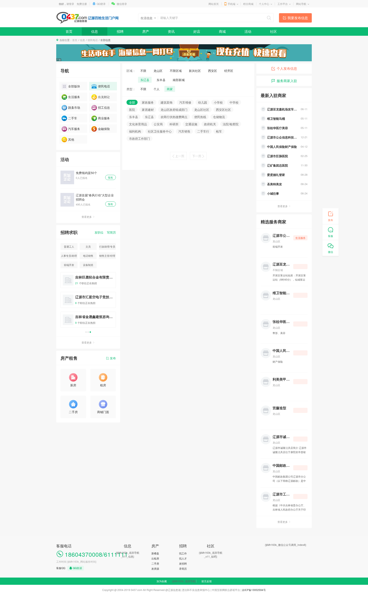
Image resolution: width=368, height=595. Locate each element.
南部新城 (179, 80)
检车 (219, 131)
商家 (170, 89)
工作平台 (282, 4)
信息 (94, 31)
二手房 (155, 563)
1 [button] (86, 332)
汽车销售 (184, 131)
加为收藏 (162, 581)
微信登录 (122, 4)
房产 (145, 31)
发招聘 (183, 563)
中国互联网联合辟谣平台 (226, 590)
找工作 (183, 553)
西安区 (212, 70)
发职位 (99, 232)
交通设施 (191, 124)
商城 (222, 31)
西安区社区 (223, 109)
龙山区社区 (201, 109)
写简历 (111, 232)
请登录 (70, 4)
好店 (196, 31)
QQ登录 (101, 4)
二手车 (72, 118)
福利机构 (135, 131)
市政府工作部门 (139, 138)
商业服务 (104, 118)
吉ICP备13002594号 (254, 590)
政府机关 (210, 124)
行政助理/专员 (107, 246)
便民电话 (93, 40)
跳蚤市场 (74, 107)
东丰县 (161, 80)
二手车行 (203, 131)
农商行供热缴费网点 (174, 117)
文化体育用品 (138, 124)
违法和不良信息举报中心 (196, 590)
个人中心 (264, 4)
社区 (273, 31)
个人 (157, 89)
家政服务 (148, 102)
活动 (247, 31)
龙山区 (158, 70)
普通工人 (69, 246)
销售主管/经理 (107, 255)
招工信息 (104, 107)
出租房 (155, 558)
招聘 (120, 31)
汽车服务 (74, 129)
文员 (88, 246)
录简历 (183, 568)
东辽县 (144, 80)
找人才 (183, 558)
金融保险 (104, 129)
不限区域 (176, 70)
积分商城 (248, 4)
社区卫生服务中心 (160, 131)
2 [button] (88, 332)
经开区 (228, 70)
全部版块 (74, 86)
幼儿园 (202, 102)
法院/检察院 (231, 124)
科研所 (174, 124)
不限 (143, 70)
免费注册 (82, 4)
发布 (113, 358)
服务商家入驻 (287, 80)
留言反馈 (206, 581)
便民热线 (200, 117)
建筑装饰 (166, 102)
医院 (132, 109)
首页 (69, 31)
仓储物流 (219, 117)
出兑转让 (104, 97)
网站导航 (301, 4)
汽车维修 (185, 102)
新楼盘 (155, 553)
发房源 (155, 568)
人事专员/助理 (69, 255)
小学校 (218, 102)
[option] (88, 301)
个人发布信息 (287, 68)
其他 (71, 139)
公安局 (158, 124)
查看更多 (87, 216)
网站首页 (213, 4)
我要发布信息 (298, 17)
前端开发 (69, 265)
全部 (132, 102)
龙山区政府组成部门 (174, 109)
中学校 (234, 102)
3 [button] (90, 332)
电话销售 (88, 255)
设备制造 (88, 265)
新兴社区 (195, 70)
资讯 (171, 31)
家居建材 (148, 109)
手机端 (231, 4)
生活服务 (74, 97)
